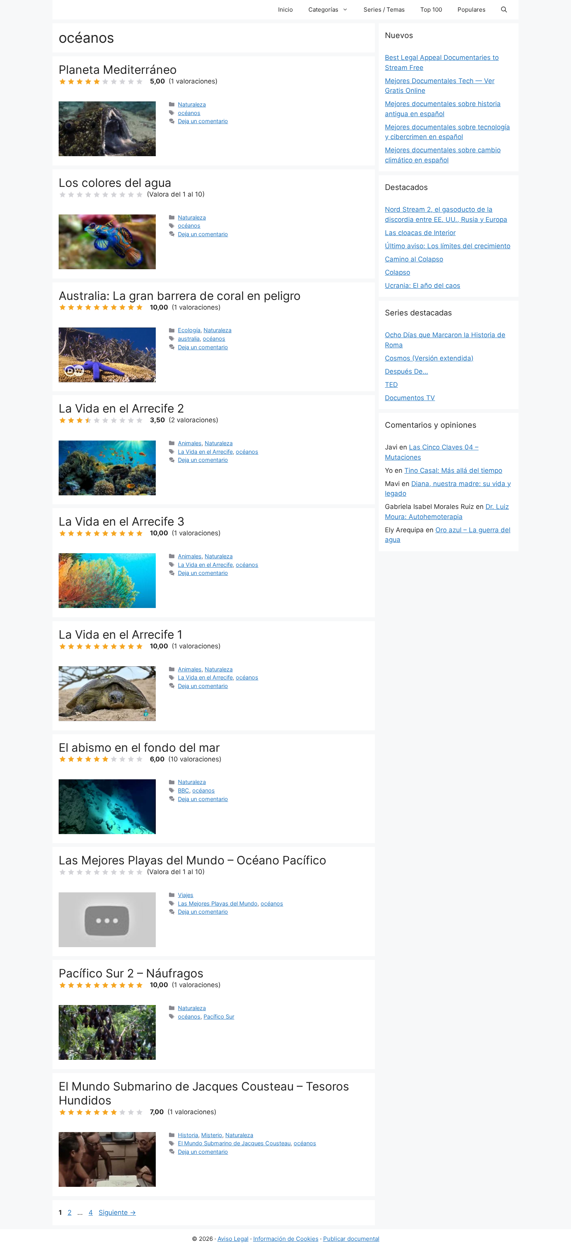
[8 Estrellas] (122, 81)
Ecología (189, 330)
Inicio (285, 9)
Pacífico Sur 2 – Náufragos (131, 973)
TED (391, 384)
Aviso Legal (233, 1238)
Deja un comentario (203, 121)
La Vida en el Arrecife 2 (121, 408)
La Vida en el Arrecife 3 (122, 521)
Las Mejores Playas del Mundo (218, 903)
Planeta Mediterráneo (118, 70)
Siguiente (117, 1212)
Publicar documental (351, 1238)
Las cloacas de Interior (420, 233)
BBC (183, 790)
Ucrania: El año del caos (422, 285)
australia (189, 338)
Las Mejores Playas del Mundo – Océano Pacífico (192, 860)
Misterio (211, 1135)
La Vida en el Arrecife (205, 451)
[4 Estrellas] (88, 81)
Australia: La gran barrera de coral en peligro (180, 296)
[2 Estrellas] (71, 81)
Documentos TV (410, 398)
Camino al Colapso (414, 259)
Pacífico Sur (219, 1016)
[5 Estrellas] (97, 81)
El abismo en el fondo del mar (139, 747)
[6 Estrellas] (105, 81)
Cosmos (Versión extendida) (429, 358)
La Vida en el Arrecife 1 (121, 634)
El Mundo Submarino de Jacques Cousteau (234, 1143)
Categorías (323, 9)
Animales (190, 443)
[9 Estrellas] (131, 81)
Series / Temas (384, 9)
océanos (189, 113)
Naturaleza (192, 104)
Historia (188, 1135)
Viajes (185, 895)
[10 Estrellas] (139, 81)
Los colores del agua (115, 183)
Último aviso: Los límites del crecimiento (447, 246)
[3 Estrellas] (80, 81)
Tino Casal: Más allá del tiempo (453, 470)
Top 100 (431, 9)
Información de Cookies (286, 1238)
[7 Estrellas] (114, 81)
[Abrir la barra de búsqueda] (504, 10)
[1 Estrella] (62, 81)
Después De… (406, 371)
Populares (472, 9)
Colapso (397, 272)
